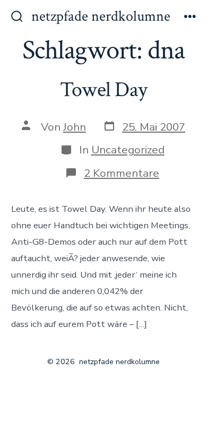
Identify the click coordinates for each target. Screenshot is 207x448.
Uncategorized (128, 149)
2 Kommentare (121, 173)
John (74, 126)
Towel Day (103, 90)
